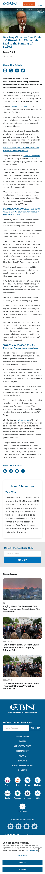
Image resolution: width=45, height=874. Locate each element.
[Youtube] (11, 826)
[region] (22, 854)
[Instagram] (27, 826)
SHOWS (22, 760)
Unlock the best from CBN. (19, 548)
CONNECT (22, 751)
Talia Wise (9, 52)
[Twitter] (11, 70)
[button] (38, 4)
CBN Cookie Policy (31, 850)
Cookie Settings (22, 855)
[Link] (23, 70)
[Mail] (17, 70)
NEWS (22, 756)
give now (28, 4)
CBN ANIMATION (22, 765)
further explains (23, 420)
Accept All (22, 869)
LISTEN (22, 770)
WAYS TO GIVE (22, 746)
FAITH (22, 741)
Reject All (22, 862)
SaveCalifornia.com (32, 155)
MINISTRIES (23, 736)
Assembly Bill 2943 (19, 106)
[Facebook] (5, 70)
